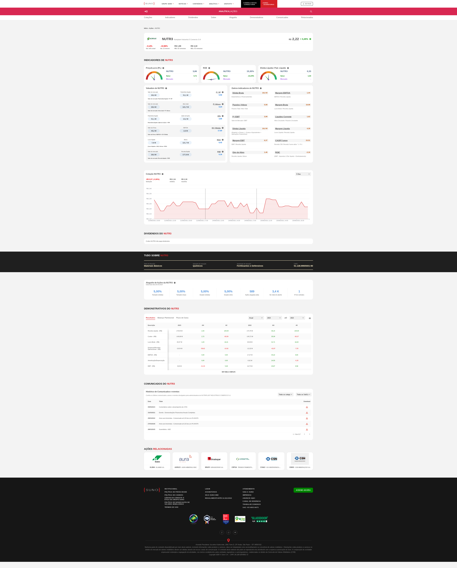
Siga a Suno (248, 492)
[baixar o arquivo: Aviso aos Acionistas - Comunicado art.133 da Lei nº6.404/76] (306, 418)
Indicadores (170, 17)
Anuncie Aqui (249, 498)
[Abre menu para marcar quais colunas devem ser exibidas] (310, 318)
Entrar (308, 4)
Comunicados (282, 17)
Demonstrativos (256, 17)
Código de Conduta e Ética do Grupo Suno (174, 498)
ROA (219, 140)
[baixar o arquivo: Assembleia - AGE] (306, 429)
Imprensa (247, 495)
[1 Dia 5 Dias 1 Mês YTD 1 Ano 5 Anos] (303, 174)
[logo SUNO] (149, 3)
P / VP (218, 92)
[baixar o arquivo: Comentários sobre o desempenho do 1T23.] (306, 407)
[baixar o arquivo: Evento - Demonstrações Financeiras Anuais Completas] (306, 412)
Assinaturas (211, 492)
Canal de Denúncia (252, 501)
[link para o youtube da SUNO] (235, 532)
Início (146, 28)
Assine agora (303, 490)
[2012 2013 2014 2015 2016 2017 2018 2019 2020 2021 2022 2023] (274, 318)
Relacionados (307, 17)
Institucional (171, 489)
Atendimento (249, 489)
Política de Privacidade (176, 492)
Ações (151, 28)
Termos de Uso (171, 507)
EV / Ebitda (216, 128)
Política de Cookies (174, 495)
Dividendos (193, 17)
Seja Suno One (212, 495)
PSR (219, 152)
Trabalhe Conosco (252, 504)
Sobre (213, 17)
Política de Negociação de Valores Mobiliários (177, 503)
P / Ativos (217, 104)
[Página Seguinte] (309, 434)
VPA (219, 116)
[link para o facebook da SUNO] (222, 532)
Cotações (148, 17)
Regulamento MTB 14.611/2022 (218, 498)
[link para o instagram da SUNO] (228, 532)
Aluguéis (233, 17)
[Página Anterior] (304, 434)
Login (207, 489)
